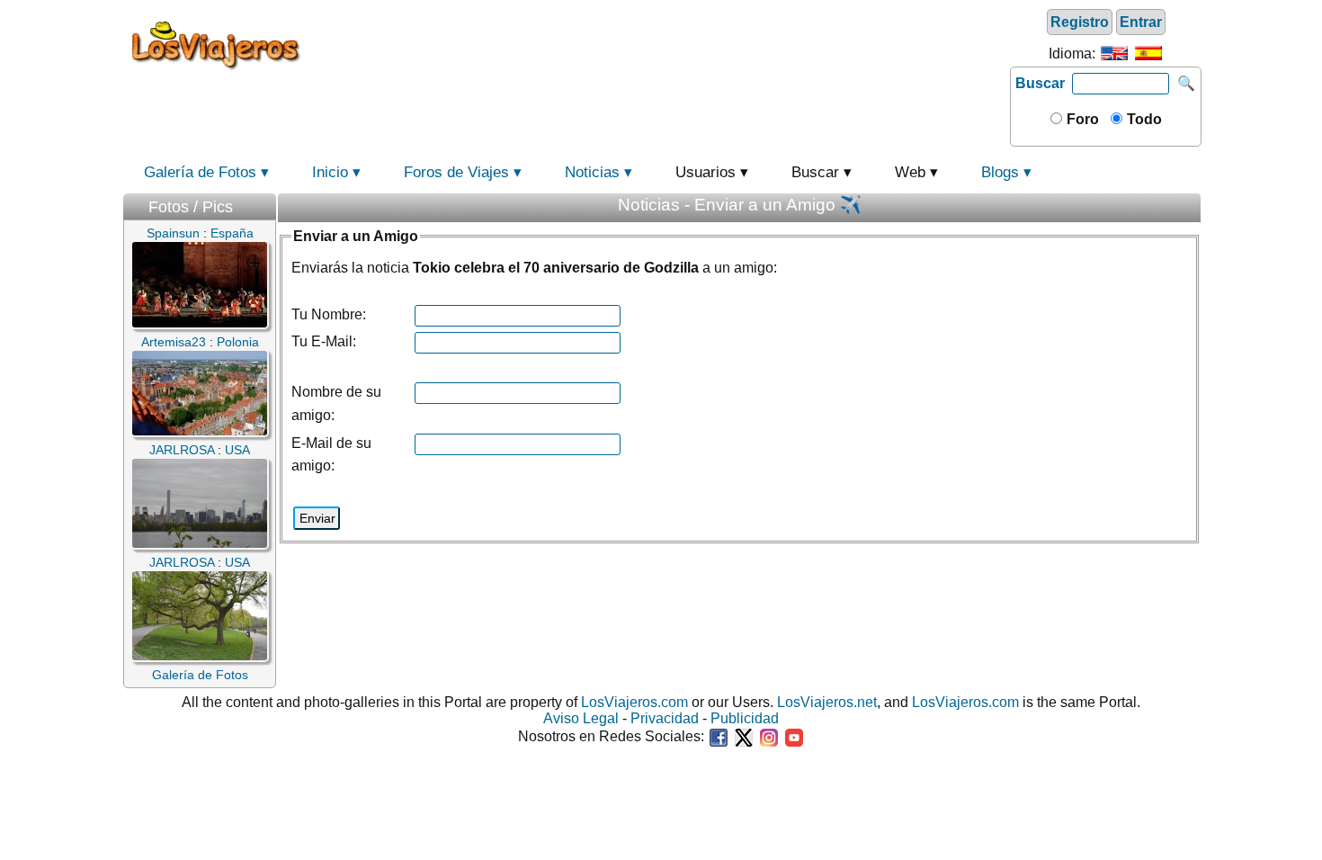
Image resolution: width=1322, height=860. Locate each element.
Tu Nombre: (328, 314)
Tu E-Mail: (323, 341)
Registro (1079, 22)
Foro (1081, 119)
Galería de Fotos (200, 172)
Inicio (330, 172)
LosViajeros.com (634, 702)
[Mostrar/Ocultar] (267, 203)
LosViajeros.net (827, 702)
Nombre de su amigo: (336, 403)
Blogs (1000, 172)
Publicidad (744, 718)
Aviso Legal (581, 718)
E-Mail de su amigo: (331, 454)
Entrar (1141, 22)
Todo (1142, 119)
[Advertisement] (658, 44)
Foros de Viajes (456, 172)
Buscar (1040, 83)
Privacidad (664, 718)
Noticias (592, 172)
